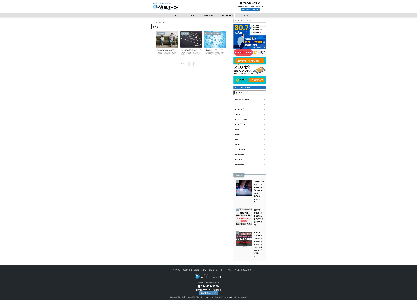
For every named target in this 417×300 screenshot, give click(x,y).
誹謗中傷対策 (208, 15)
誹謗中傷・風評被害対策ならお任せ (208, 283)
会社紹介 (204, 270)
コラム (174, 15)
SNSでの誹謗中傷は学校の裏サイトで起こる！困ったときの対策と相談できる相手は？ (191, 49)
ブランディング (243, 15)
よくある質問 (195, 270)
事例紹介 (237, 270)
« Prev (181, 64)
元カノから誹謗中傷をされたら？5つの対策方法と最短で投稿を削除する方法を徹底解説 (167, 49)
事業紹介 (185, 270)
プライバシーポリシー (226, 270)
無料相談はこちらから (251, 9)
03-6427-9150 (251, 3)
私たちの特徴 (247, 270)
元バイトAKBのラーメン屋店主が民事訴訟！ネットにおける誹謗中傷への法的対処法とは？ (259, 244)
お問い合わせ (213, 270)
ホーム (168, 270)
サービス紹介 (176, 270)
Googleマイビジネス (226, 15)
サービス (191, 15)
